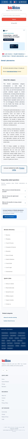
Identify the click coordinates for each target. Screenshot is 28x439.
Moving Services (10, 345)
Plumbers (23, 343)
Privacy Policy (5, 402)
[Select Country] (3, 54)
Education (8, 251)
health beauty (20, 340)
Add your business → (9, 216)
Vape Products (9, 343)
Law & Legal (9, 267)
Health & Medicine (10, 259)
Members (4, 386)
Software (13, 340)
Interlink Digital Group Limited (8, 430)
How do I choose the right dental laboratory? (10, 196)
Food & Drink (9, 263)
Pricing (3, 384)
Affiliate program (9, 296)
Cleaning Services (5, 335)
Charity (3, 414)
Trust (3, 400)
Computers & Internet (11, 247)
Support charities (10, 300)
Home (3, 379)
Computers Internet (21, 335)
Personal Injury (17, 343)
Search (14, 19)
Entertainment (9, 271)
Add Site (6, 1)
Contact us (8, 304)
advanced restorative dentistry (10, 317)
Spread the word (9, 291)
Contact (3, 398)
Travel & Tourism (10, 243)
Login (3, 419)
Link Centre (8, 54)
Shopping (8, 239)
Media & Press (5, 416)
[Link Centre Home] (14, 7)
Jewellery (8, 340)
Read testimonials (10, 287)
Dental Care (6, 56)
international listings (12, 71)
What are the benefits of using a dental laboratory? (11, 203)
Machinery (4, 345)
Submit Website (5, 381)
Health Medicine (19, 54)
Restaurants (23, 345)
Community (4, 411)
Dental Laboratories (17, 56)
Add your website (10, 283)
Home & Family (9, 255)
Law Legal (3, 348)
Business (8, 235)
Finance (3, 340)
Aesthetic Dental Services (9, 320)
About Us (4, 395)
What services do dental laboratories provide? (11, 190)
